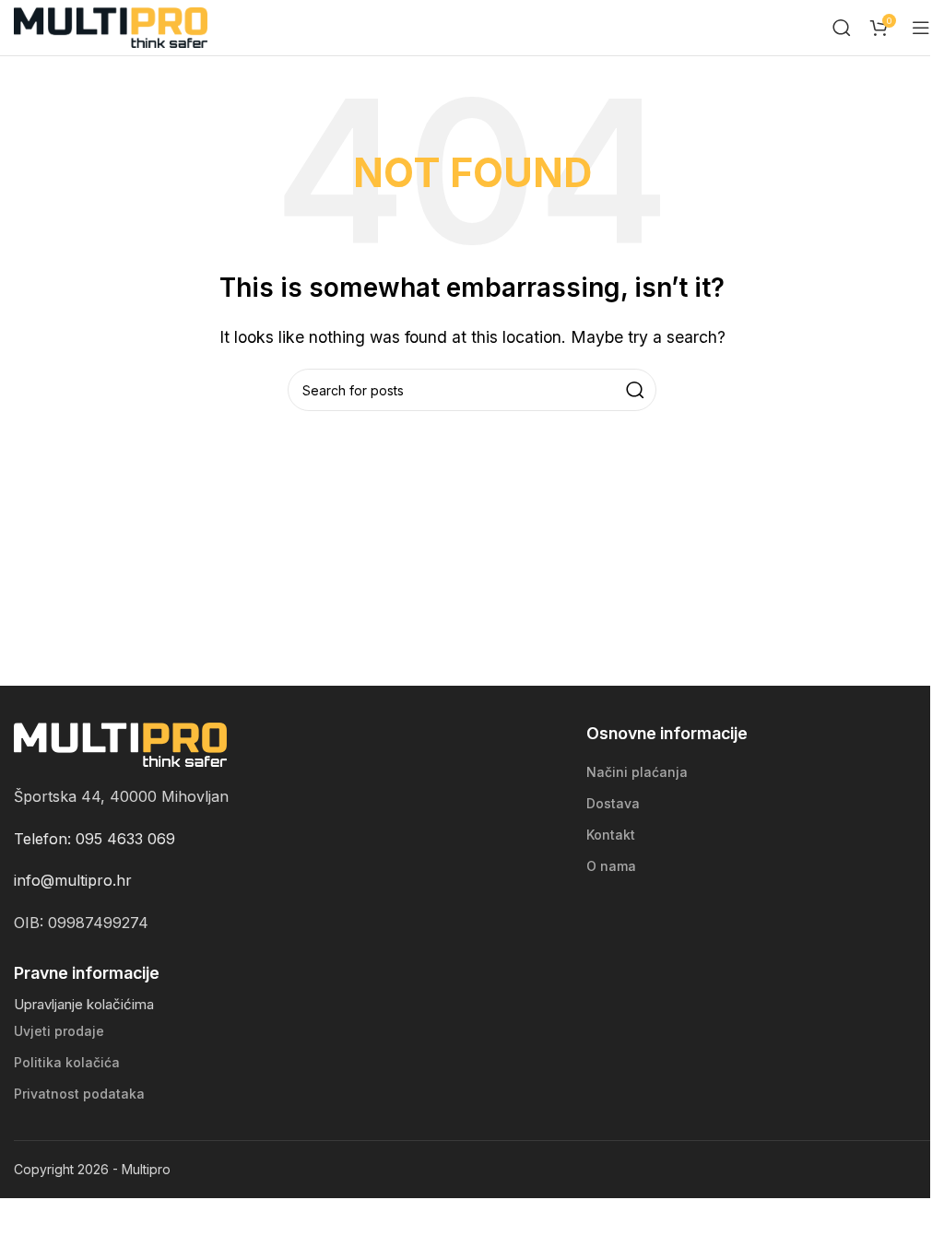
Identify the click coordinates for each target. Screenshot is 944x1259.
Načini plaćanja (637, 772)
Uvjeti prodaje (59, 1031)
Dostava (613, 803)
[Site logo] (110, 26)
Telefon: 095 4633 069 (94, 839)
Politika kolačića (67, 1062)
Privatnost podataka (79, 1093)
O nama (611, 866)
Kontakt (610, 834)
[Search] (841, 27)
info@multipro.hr (73, 880)
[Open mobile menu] (921, 27)
